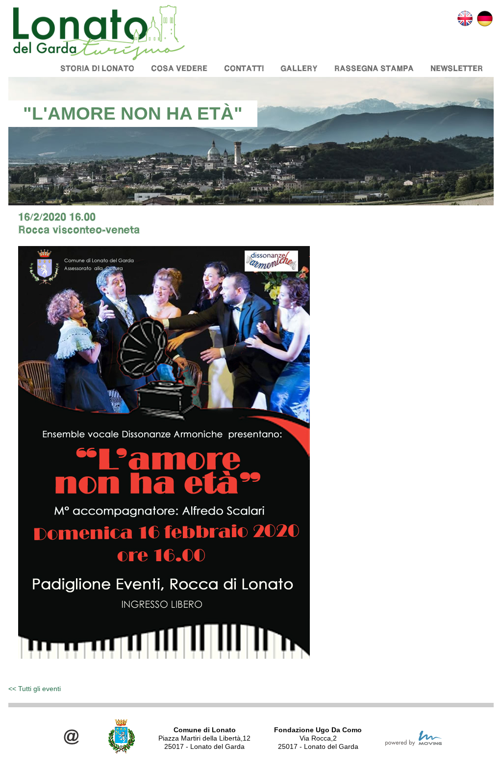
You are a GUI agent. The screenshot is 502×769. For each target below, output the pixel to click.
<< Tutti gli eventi (34, 689)
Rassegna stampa (374, 68)
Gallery (299, 68)
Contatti (244, 68)
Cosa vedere (179, 68)
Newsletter (456, 68)
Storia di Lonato (97, 68)
